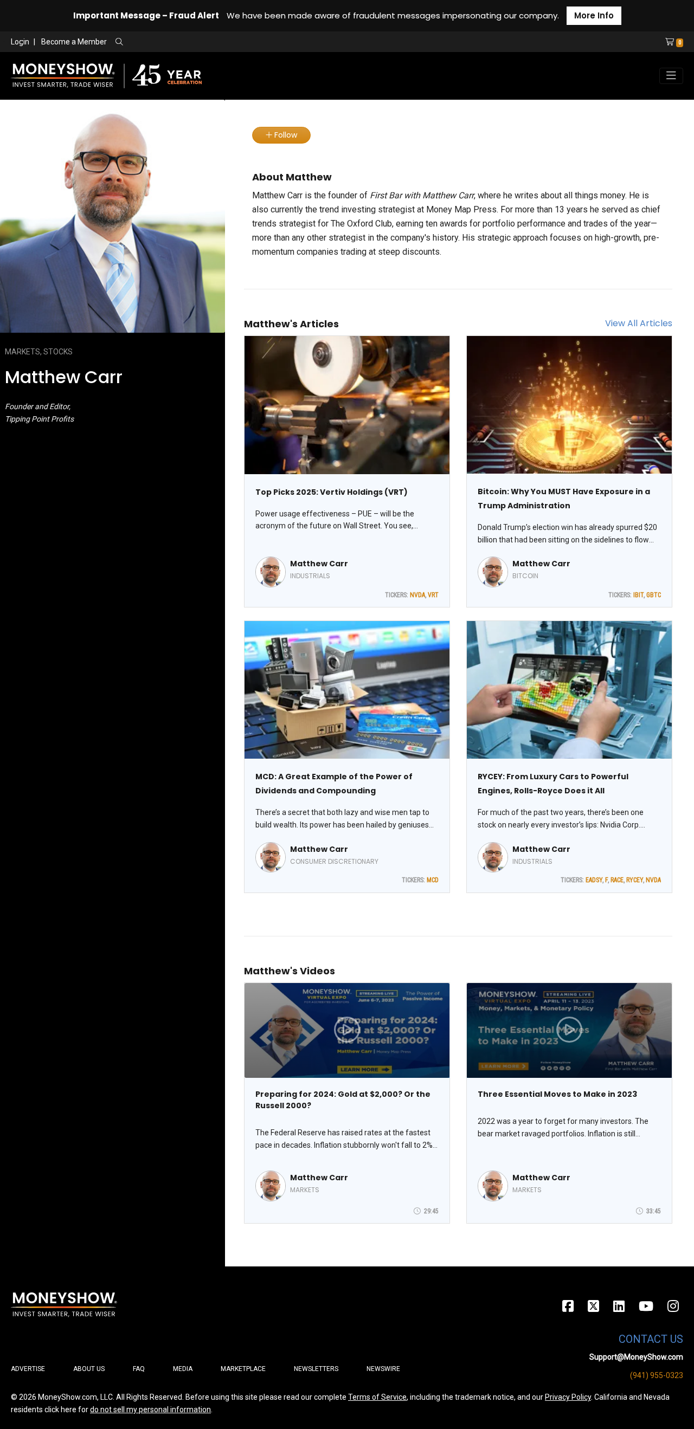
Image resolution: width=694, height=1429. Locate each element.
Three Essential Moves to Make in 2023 (557, 1094)
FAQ (139, 1369)
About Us (89, 1369)
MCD (433, 880)
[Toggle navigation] (671, 76)
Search (236, 42)
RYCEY (634, 880)
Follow (284, 135)
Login (20, 41)
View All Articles (638, 323)
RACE (617, 880)
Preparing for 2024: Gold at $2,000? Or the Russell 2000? (342, 1100)
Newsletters (316, 1369)
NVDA (417, 595)
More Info (594, 15)
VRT (433, 595)
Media (182, 1369)
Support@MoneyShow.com (636, 1357)
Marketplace (243, 1369)
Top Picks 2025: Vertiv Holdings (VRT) (331, 492)
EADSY (594, 880)
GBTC (653, 595)
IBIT (638, 595)
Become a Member (74, 41)
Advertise (28, 1369)
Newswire (383, 1369)
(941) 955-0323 (656, 1375)
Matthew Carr (319, 563)
